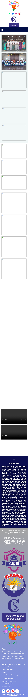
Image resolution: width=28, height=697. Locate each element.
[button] (2, 29)
